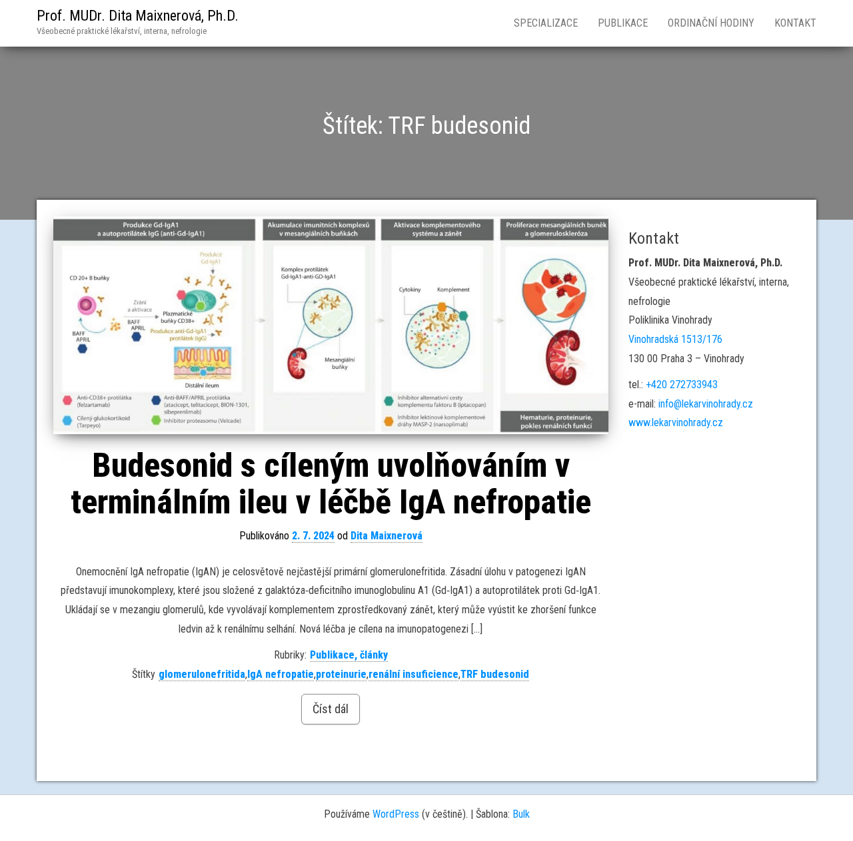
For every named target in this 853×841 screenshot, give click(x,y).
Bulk (521, 814)
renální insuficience (413, 674)
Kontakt (795, 23)
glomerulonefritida (202, 674)
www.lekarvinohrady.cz (675, 422)
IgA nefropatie (280, 674)
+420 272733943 (682, 384)
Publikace (623, 23)
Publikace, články (349, 655)
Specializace (546, 23)
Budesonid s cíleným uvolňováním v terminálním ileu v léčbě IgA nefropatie (331, 483)
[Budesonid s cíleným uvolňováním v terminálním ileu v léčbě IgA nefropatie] (330, 325)
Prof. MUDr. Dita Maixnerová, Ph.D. (138, 15)
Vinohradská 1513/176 (675, 339)
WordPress (396, 814)
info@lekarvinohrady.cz (705, 404)
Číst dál (331, 709)
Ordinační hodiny (711, 23)
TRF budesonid (494, 674)
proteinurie (341, 674)
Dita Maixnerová (387, 535)
